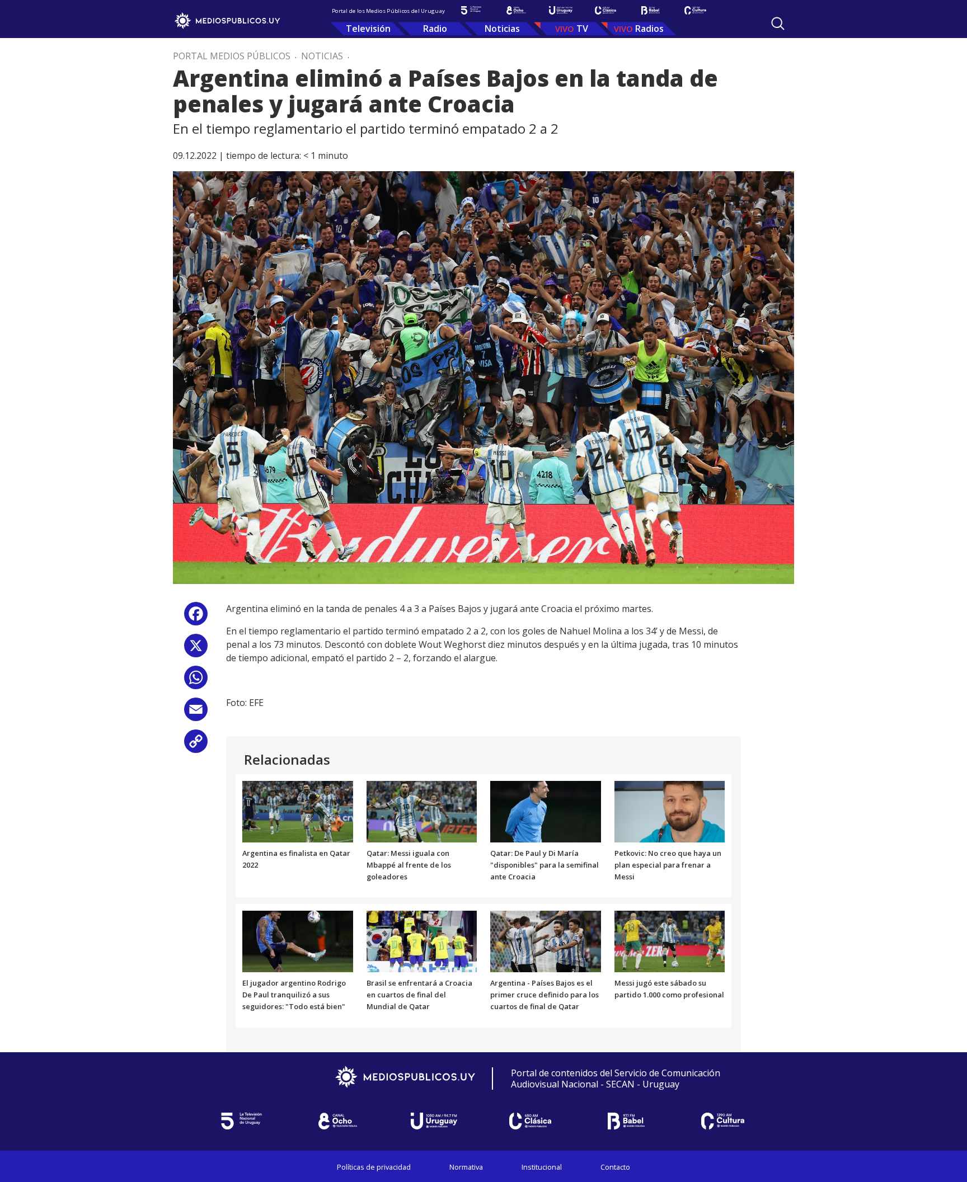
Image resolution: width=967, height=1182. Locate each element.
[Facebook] (196, 618)
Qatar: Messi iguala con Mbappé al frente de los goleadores (409, 865)
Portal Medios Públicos (231, 56)
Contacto (615, 1167)
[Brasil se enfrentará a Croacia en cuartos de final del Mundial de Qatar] (422, 941)
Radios (649, 28)
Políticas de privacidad (374, 1167)
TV (582, 28)
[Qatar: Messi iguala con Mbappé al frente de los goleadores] (422, 811)
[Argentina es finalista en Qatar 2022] (297, 811)
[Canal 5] (471, 10)
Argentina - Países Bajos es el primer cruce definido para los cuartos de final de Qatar (544, 994)
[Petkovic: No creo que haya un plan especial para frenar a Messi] (669, 811)
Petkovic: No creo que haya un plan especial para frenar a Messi (667, 865)
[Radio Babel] (650, 10)
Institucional (542, 1167)
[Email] (196, 713)
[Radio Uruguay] (560, 10)
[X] (196, 650)
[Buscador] (778, 23)
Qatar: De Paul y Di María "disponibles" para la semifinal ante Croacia (544, 865)
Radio (435, 28)
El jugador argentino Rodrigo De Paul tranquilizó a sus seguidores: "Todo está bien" (294, 994)
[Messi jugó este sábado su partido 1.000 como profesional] (669, 941)
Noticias (502, 28)
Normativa (466, 1167)
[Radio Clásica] (605, 10)
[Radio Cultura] (695, 10)
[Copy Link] (196, 745)
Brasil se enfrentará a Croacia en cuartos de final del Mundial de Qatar (419, 994)
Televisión (368, 28)
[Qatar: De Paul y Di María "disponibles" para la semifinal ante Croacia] (545, 811)
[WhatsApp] (196, 682)
